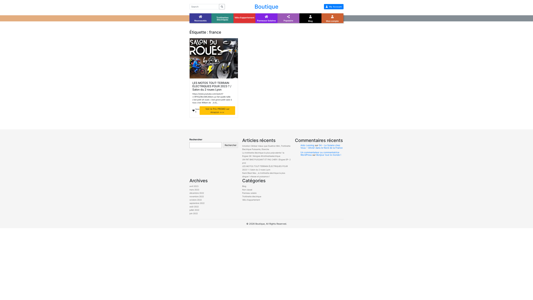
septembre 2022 (196, 203)
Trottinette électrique (251, 196)
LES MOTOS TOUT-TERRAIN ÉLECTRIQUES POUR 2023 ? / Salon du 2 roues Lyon (211, 86)
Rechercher (195, 139)
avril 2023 (193, 186)
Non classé (247, 189)
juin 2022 (193, 213)
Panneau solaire (249, 193)
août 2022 (194, 206)
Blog (244, 186)
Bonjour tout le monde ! (328, 154)
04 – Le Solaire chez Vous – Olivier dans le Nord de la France (322, 146)
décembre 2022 (196, 193)
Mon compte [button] (332, 21)
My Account (335, 6)
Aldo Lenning (307, 145)
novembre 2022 (196, 196)
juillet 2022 (194, 210)
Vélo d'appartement (251, 200)
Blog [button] (310, 21)
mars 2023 (194, 189)
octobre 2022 (195, 200)
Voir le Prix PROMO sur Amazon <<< (217, 111)
